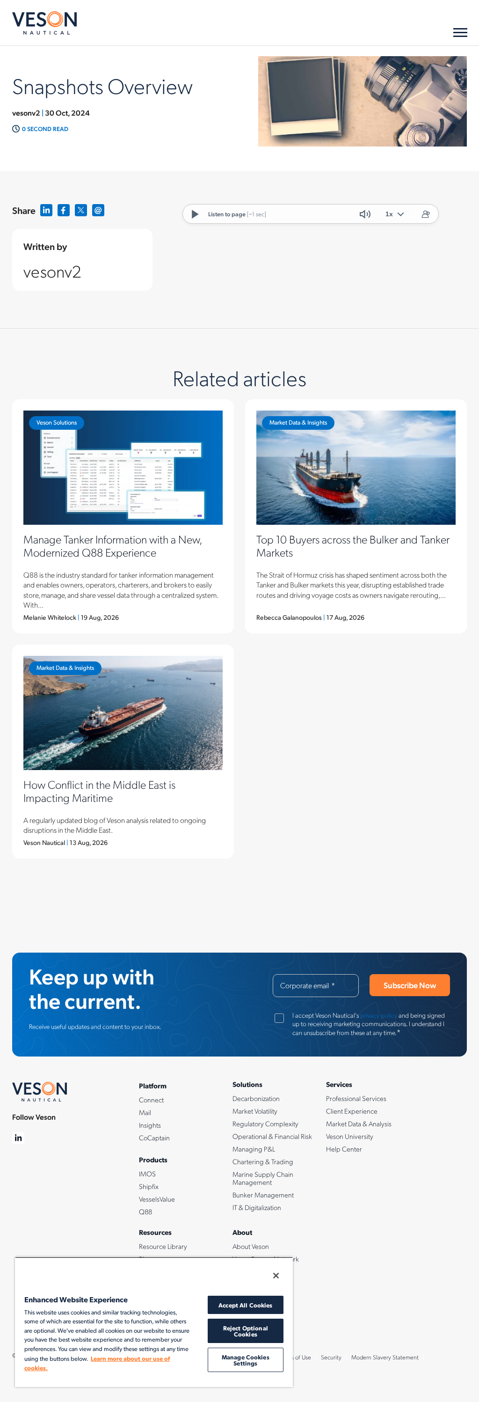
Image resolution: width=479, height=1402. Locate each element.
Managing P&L (253, 1148)
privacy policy (378, 1015)
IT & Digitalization (256, 1207)
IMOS (147, 1173)
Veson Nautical (44, 23)
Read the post (123, 516)
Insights (150, 1125)
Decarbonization (256, 1098)
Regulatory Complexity (265, 1123)
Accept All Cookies (245, 1305)
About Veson (250, 1246)
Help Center (344, 1148)
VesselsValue (157, 1199)
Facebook (64, 210)
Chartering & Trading (262, 1161)
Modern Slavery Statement (385, 1357)
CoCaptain (154, 1137)
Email (98, 210)
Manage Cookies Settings (245, 1360)
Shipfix (149, 1186)
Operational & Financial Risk (272, 1136)
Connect (151, 1099)
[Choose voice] (425, 214)
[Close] (276, 1275)
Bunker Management (263, 1194)
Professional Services (356, 1098)
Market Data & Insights (298, 422)
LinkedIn (46, 210)
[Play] (196, 214)
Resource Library (163, 1246)
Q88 (145, 1211)
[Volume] (365, 214)
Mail (145, 1112)
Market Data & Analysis (359, 1123)
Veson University (349, 1136)
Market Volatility (254, 1111)
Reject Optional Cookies (245, 1331)
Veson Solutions (56, 422)
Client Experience (351, 1111)
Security (331, 1357)
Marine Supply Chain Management (262, 1178)
